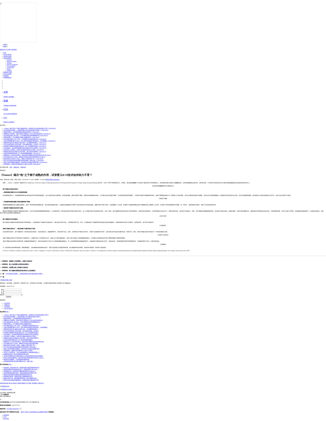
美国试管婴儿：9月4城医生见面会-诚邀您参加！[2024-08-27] (21, 137)
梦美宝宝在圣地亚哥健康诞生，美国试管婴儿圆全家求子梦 (21, 380)
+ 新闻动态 (6, 305)
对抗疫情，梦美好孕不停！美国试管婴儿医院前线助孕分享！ (21, 367)
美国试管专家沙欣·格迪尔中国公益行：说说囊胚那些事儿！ (21, 329)
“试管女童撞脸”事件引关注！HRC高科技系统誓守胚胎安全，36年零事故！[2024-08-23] (29, 141)
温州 (46, 412)
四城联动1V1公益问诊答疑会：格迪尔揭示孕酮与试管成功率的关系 (23, 341)
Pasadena (9, 60)
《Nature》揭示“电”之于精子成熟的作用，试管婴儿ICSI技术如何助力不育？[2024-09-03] (29, 128)
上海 (30, 412)
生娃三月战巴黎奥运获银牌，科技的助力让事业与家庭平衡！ (21, 348)
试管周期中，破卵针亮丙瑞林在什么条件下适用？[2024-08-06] (21, 164)
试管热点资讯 (7, 56)
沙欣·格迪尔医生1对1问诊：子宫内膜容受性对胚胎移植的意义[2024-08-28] (25, 135)
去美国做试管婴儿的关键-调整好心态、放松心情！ (18, 361)
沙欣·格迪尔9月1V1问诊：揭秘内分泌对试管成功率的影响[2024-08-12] (24, 157)
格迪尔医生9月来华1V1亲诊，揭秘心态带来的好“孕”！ (19, 345)
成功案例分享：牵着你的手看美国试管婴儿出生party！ (19, 371)
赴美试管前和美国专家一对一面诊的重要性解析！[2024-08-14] (21, 153)
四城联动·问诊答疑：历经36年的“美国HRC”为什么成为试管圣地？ (23, 320)
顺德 (41, 412)
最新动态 (16, 167)
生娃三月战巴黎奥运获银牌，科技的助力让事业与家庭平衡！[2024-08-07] (25, 162)
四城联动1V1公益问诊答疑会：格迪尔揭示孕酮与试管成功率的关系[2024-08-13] (27, 155)
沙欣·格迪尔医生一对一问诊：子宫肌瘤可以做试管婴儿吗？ (21, 325)
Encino (9, 69)
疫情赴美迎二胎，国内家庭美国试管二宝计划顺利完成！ (20, 378)
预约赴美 (41, 383)
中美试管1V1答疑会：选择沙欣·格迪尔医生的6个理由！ (20, 336)
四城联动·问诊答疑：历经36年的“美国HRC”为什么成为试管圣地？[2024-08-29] (26, 133)
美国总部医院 (7, 58)
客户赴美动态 (7, 54)
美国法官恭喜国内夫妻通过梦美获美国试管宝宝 (17, 374)
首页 (4, 52)
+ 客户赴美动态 (8, 308)
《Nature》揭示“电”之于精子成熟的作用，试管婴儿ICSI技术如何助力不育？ (26, 315)
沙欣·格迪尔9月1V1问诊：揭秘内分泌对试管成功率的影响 (20, 343)
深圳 (22, 412)
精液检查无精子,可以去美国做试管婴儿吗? (16, 354)
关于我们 (8, 49)
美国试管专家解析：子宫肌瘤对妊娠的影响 (16, 359)
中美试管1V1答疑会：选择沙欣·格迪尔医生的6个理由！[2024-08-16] (23, 150)
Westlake (9, 63)
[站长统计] (21, 409)
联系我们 (14, 49)
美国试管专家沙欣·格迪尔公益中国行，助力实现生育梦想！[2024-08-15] (24, 151)
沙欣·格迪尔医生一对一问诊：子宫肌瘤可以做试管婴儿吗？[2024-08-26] (24, 139)
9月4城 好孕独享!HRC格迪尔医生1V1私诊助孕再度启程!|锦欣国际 (23, 356)
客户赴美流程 (7, 74)
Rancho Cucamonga (12, 64)
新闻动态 (2, 49)
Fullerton (9, 70)
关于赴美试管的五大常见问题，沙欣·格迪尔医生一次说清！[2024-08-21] (24, 144)
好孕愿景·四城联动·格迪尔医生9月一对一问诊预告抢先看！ (21, 332)
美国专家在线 (4, 383)
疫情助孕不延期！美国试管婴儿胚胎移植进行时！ (18, 376)
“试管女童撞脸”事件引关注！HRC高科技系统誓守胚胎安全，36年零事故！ (25, 327)
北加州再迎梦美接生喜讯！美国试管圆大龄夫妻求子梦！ (20, 373)
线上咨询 (6, 418)
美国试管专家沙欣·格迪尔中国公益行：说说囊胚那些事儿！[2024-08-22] (24, 142)
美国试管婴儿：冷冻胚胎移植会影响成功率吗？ (17, 318)
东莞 (33, 412)
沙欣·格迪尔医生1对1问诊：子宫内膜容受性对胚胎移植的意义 (21, 322)
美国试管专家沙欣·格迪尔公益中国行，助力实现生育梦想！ (21, 338)
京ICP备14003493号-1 (13, 409)
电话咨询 (6, 415)
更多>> (7, 311)
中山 (38, 412)
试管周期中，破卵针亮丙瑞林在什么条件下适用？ (18, 350)
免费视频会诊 (7, 77)
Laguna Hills (10, 67)
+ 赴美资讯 (6, 306)
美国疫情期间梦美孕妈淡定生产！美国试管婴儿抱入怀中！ (21, 369)
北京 (27, 412)
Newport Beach (11, 66)
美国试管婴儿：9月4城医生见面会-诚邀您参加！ (17, 323)
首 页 (4, 417)
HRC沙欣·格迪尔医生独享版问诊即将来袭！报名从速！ (20, 347)
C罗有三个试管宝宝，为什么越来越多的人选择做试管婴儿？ (21, 352)
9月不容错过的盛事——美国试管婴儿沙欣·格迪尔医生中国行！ (25, 273)
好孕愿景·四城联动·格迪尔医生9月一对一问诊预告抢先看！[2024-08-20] (24, 146)
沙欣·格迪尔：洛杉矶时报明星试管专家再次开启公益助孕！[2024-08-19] (24, 148)
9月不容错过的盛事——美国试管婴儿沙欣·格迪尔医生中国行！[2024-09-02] (25, 130)
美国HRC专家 (7, 72)
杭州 (43, 412)
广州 (24, 412)
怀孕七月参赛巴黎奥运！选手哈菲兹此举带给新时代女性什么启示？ (23, 357)
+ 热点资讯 (6, 303)
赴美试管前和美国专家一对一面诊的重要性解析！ (18, 340)
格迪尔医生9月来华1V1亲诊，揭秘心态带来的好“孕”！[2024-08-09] (23, 158)
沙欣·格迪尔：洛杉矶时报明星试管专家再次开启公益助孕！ (21, 334)
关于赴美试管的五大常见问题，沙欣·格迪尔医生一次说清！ (21, 331)
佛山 (35, 412)
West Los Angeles (11, 61)
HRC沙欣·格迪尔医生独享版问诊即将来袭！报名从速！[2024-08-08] (23, 160)
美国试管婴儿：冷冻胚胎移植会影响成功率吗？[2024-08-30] (21, 132)
